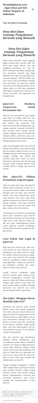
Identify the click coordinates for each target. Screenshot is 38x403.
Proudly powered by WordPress (12, 400)
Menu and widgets (33, 11)
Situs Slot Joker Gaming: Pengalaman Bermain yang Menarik (19, 35)
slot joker (11, 394)
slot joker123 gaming (21, 394)
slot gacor (6, 394)
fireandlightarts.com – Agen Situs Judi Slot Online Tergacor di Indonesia (15, 9)
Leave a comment (18, 396)
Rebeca (18, 392)
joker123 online (28, 392)
